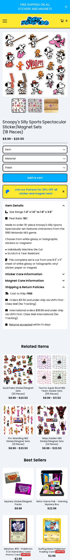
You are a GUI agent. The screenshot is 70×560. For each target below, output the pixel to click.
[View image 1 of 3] (19, 106)
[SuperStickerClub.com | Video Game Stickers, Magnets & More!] (35, 21)
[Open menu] (4, 20)
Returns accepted (20, 324)
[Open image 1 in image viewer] (35, 64)
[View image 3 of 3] (51, 106)
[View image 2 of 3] (35, 106)
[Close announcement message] (66, 6)
